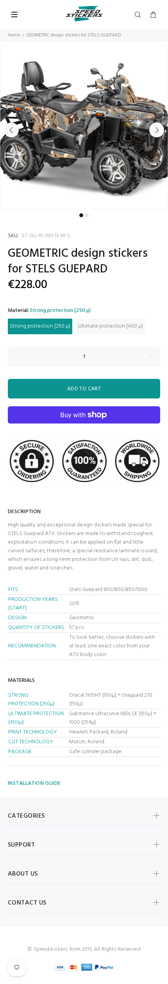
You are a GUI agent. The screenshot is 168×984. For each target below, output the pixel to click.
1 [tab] (81, 215)
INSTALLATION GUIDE (34, 783)
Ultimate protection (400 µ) (110, 326)
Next (156, 130)
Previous (11, 130)
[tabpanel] (84, 125)
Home (14, 35)
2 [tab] (87, 215)
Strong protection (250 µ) (40, 326)
